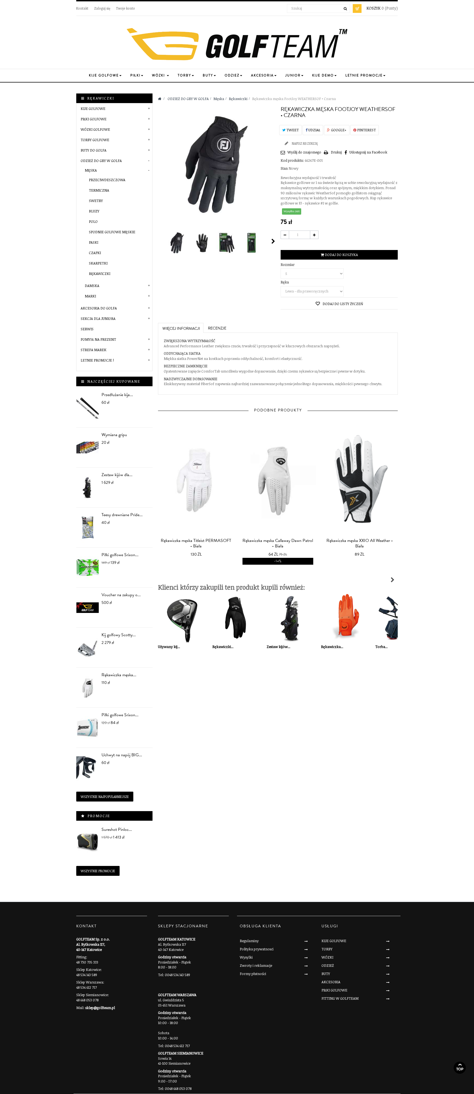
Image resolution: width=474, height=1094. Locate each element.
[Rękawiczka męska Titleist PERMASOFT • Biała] (196, 480)
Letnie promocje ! (97, 360)
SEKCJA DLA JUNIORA (98, 318)
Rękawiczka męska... (118, 675)
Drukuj (336, 152)
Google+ (338, 129)
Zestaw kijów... (278, 646)
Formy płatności (253, 973)
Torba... (381, 646)
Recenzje (217, 328)
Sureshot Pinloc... (116, 829)
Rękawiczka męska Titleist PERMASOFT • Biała (196, 543)
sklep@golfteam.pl (100, 1007)
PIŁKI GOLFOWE (93, 118)
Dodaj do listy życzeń (342, 303)
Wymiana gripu (114, 434)
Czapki (95, 252)
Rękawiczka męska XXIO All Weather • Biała (359, 543)
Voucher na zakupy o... (121, 595)
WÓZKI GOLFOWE (95, 129)
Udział (313, 129)
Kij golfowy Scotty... (118, 635)
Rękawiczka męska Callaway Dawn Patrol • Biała (277, 543)
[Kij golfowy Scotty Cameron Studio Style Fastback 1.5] (87, 647)
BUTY (325, 973)
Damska (92, 285)
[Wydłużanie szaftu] (87, 407)
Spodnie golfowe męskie (112, 231)
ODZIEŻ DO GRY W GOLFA (101, 160)
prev (270, 478)
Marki (90, 296)
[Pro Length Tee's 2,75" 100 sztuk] (87, 527)
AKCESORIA (330, 981)
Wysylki (246, 957)
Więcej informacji (181, 328)
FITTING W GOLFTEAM (340, 998)
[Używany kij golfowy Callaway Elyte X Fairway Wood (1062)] (182, 617)
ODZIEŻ (327, 965)
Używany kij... (169, 646)
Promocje (99, 815)
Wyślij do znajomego (304, 152)
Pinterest (366, 129)
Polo (93, 221)
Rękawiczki (99, 273)
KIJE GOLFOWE (93, 108)
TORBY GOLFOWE (95, 139)
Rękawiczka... (332, 646)
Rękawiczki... (222, 646)
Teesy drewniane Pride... (122, 515)
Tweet (292, 129)
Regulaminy (249, 940)
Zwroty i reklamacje (256, 965)
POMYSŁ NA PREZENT (98, 339)
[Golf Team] (237, 44)
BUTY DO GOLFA (93, 150)
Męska (91, 170)
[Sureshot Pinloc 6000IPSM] (87, 842)
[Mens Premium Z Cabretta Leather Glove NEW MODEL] (87, 687)
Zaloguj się (102, 8)
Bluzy (94, 211)
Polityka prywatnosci (256, 949)
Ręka (285, 282)
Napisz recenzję (304, 143)
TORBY (326, 949)
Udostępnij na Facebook (368, 152)
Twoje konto (125, 8)
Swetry (96, 200)
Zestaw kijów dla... (116, 475)
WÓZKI (327, 957)
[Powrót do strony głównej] (159, 98)
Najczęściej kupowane (113, 381)
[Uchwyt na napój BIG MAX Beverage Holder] (87, 767)
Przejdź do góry (460, 1068)
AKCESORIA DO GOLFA (99, 308)
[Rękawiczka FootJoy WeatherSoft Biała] (177, 242)
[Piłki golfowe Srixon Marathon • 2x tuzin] (87, 567)
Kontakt (82, 8)
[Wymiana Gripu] (87, 447)
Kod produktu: (292, 160)
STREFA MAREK (93, 349)
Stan (284, 168)
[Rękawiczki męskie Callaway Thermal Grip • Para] (236, 617)
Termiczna (99, 190)
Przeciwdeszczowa (107, 179)
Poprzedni (160, 241)
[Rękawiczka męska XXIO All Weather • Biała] (359, 480)
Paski (93, 242)
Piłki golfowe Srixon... (120, 555)
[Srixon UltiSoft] (87, 727)
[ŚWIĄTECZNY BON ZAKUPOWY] (87, 607)
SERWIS (87, 328)
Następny (273, 241)
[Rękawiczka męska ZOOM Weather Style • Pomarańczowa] (345, 617)
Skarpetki (98, 263)
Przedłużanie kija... (117, 394)
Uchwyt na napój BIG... (121, 755)
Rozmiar (288, 264)
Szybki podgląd (197, 550)
